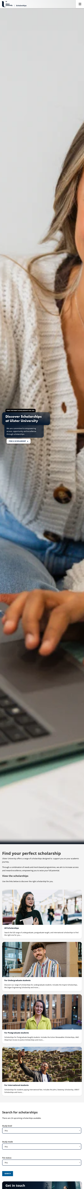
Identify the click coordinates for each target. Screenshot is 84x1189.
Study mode (7, 1141)
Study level (7, 1126)
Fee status (6, 1157)
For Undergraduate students (17, 980)
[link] (42, 914)
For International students (16, 1085)
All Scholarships (11, 928)
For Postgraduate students (16, 1033)
